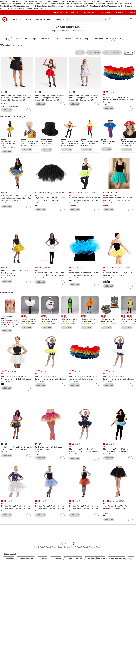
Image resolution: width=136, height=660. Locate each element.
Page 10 (92, 547)
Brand (58, 39)
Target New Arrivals (7, 1)
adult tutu (44, 558)
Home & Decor (69, 1)
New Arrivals (64, 6)
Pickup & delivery (43, 19)
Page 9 (85, 547)
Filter (7, 39)
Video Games (106, 4)
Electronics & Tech (94, 4)
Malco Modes (107, 102)
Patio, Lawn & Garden (96, 1)
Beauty (14, 4)
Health (47, 4)
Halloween (36, 1)
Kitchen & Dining (81, 1)
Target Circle (32, 8)
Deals (50, 6)
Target (54, 31)
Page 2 (42, 547)
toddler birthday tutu (74, 558)
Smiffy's (38, 452)
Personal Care (22, 4)
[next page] (74, 543)
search (110, 19)
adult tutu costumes (27, 558)
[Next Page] (134, 39)
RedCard (24, 8)
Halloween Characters (102, 39)
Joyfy (37, 202)
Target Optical (42, 6)
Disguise (4, 452)
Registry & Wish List (105, 12)
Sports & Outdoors (35, 4)
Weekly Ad (112, 6)
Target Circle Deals (101, 6)
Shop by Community (29, 6)
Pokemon (4, 275)
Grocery (107, 1)
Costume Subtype (82, 39)
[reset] (105, 19)
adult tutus (10, 558)
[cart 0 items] (131, 19)
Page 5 (61, 547)
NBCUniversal (6, 200)
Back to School (20, 1)
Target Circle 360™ (89, 12)
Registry (17, 8)
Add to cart (7, 110)
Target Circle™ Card (72, 12)
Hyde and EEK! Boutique (9, 100)
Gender (118, 39)
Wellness (53, 4)
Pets (43, 4)
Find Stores (41, 8)
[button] (7, 316)
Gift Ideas (10, 6)
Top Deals (90, 6)
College (29, 1)
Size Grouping (46, 39)
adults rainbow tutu (118, 558)
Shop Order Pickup (123, 6)
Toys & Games (81, 4)
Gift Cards (18, 6)
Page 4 (54, 547)
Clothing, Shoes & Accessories (52, 1)
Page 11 (99, 547)
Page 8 (79, 547)
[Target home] (4, 19)
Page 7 (73, 547)
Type (34, 39)
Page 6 (67, 547)
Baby (10, 4)
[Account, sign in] (121, 19)
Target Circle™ (57, 12)
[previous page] (61, 543)
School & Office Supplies (66, 4)
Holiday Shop (64, 31)
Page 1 (36, 547)
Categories (16, 19)
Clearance (56, 6)
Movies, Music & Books (120, 4)
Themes (68, 39)
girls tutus (57, 558)
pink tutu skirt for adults (96, 558)
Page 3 (48, 547)
